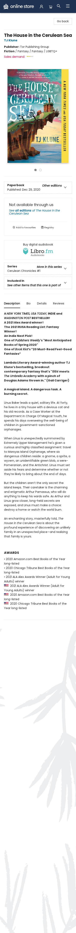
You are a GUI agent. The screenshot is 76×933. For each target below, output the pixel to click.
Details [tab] (42, 303)
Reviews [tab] (58, 303)
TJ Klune (10, 40)
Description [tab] (12, 303)
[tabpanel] (38, 465)
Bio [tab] (29, 303)
